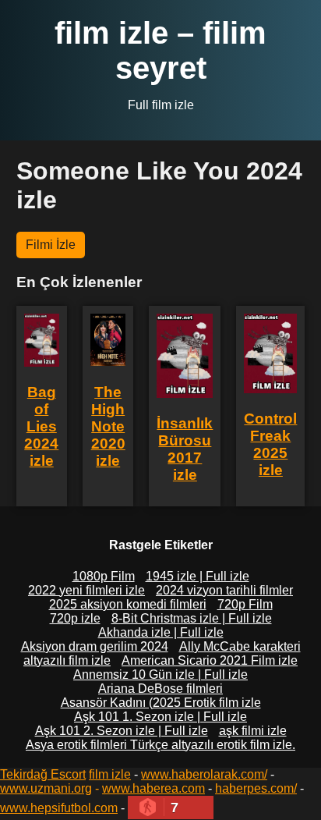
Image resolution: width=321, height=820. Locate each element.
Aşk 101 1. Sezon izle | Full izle (160, 716)
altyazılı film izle (67, 660)
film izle (110, 774)
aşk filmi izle (253, 730)
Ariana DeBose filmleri (160, 688)
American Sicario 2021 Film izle (210, 660)
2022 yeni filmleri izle (86, 590)
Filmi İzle (51, 244)
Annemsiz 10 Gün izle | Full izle (160, 674)
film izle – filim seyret (160, 50)
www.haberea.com (153, 788)
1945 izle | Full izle (197, 576)
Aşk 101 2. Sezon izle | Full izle (121, 730)
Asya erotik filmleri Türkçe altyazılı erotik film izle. (160, 744)
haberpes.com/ (256, 788)
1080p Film (103, 576)
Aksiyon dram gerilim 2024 (94, 646)
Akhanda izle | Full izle (161, 632)
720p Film (245, 604)
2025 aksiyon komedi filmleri (127, 604)
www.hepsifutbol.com (59, 808)
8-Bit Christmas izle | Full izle (191, 618)
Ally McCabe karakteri (240, 646)
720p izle (75, 618)
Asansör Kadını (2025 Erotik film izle (161, 702)
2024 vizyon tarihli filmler (224, 590)
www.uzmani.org (46, 788)
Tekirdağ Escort (43, 774)
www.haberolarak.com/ (204, 774)
